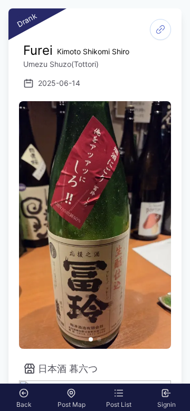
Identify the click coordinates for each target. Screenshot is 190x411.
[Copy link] (160, 29)
